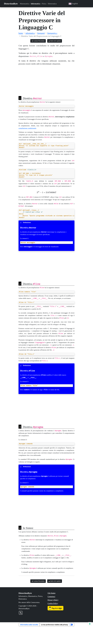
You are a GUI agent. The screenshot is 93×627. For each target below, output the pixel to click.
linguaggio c (52, 33)
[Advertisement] (46, 79)
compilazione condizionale (27, 128)
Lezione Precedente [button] (39, 41)
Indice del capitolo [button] (55, 41)
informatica (30, 33)
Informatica (35, 4)
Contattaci (51, 596)
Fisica (44, 4)
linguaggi (41, 33)
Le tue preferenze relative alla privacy (54, 625)
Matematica (24, 4)
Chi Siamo (51, 593)
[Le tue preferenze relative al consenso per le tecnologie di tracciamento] (90, 624)
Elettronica (52, 4)
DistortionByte (11, 3)
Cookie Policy (53, 603)
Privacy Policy (53, 600)
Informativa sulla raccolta (29, 625)
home (21, 33)
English (74, 4)
